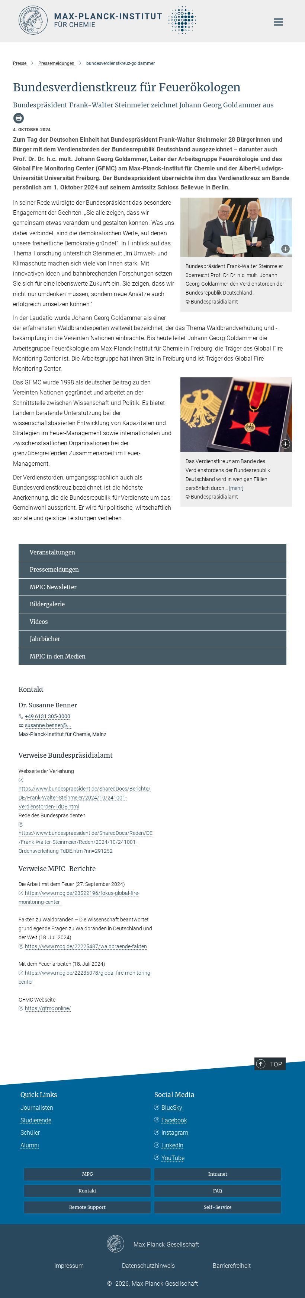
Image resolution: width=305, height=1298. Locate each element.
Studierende (35, 1120)
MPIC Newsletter (53, 587)
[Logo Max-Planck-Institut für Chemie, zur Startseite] (139, 20)
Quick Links (38, 1095)
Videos (39, 621)
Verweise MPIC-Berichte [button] (57, 869)
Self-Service (218, 1207)
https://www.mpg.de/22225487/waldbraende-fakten (86, 946)
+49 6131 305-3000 (47, 716)
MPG (87, 1174)
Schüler (30, 1132)
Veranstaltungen (52, 552)
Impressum (69, 1265)
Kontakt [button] (31, 689)
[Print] (18, 118)
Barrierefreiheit (232, 1265)
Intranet (217, 1174)
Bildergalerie (47, 604)
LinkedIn (172, 1145)
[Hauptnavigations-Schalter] (278, 22)
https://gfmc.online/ (48, 1008)
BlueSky (171, 1107)
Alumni (29, 1145)
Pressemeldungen (54, 569)
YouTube (172, 1158)
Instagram (174, 1132)
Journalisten (36, 1107)
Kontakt (87, 1191)
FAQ (217, 1191)
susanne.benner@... (48, 725)
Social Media (174, 1095)
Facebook (174, 1120)
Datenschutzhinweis (148, 1265)
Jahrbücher (45, 638)
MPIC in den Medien (58, 656)
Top (276, 1064)
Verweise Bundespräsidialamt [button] (66, 755)
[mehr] (236, 488)
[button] (285, 249)
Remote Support (87, 1207)
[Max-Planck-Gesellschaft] (120, 1244)
